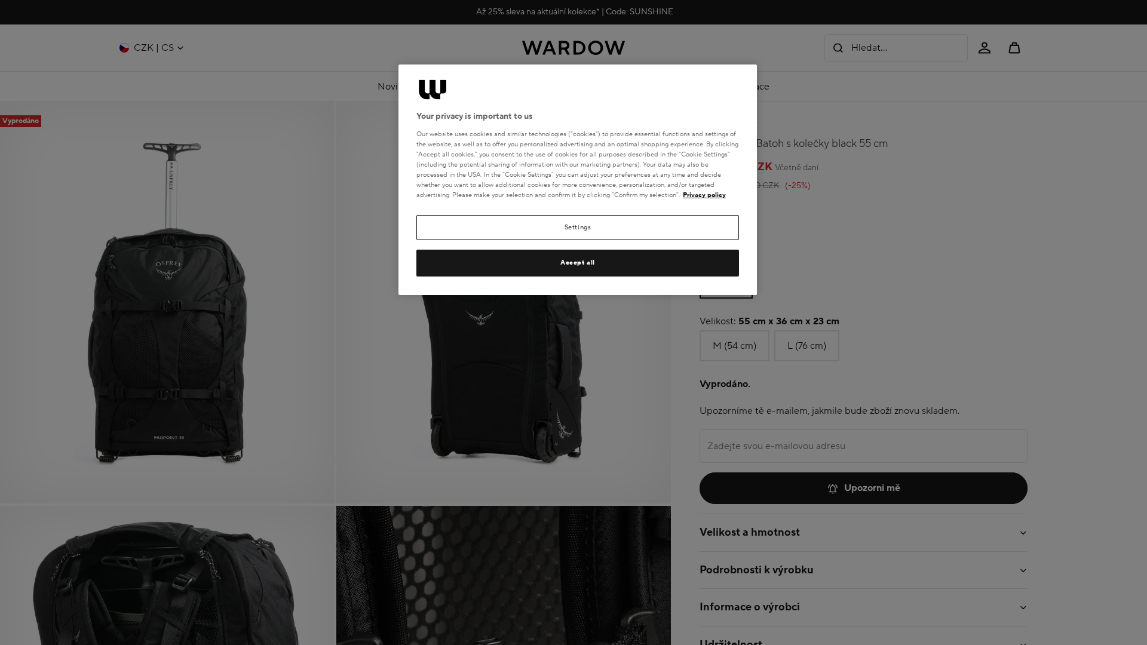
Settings (578, 227)
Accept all (577, 262)
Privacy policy (704, 195)
